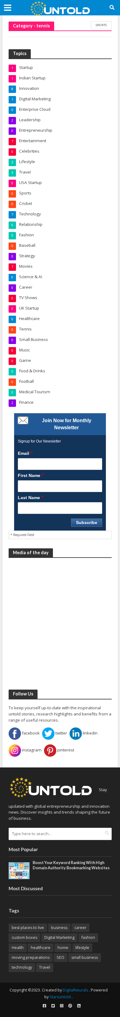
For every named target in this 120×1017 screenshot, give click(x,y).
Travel (44, 967)
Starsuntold (60, 996)
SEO (60, 957)
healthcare (40, 947)
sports (101, 25)
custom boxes (24, 937)
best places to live (28, 927)
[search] (107, 833)
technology (22, 967)
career (80, 927)
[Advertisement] (60, 623)
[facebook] (44, 1006)
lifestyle (82, 947)
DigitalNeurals (75, 990)
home (63, 947)
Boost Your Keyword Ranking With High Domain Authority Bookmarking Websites (71, 865)
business (59, 927)
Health (18, 947)
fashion (88, 937)
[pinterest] (70, 1006)
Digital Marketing (59, 937)
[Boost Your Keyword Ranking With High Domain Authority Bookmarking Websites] (19, 870)
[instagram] (61, 1006)
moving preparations (31, 957)
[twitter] (53, 1006)
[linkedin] (78, 1006)
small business (84, 957)
